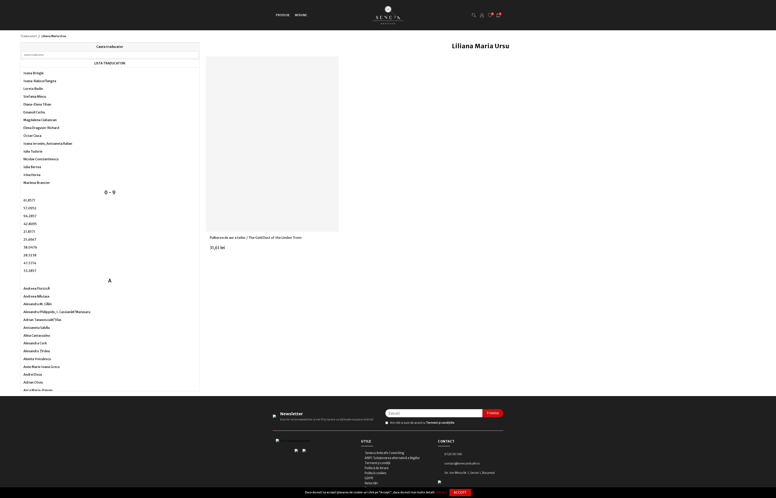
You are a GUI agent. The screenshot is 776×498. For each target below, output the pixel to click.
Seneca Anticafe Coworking (384, 453)
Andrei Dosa (32, 374)
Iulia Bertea (32, 167)
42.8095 (30, 224)
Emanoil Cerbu (34, 112)
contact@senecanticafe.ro (462, 463)
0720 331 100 (453, 454)
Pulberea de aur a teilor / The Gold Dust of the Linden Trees (256, 238)
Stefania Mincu (34, 96)
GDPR (369, 478)
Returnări (371, 483)
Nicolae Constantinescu (41, 159)
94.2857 (30, 216)
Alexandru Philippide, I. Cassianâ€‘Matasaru (56, 312)
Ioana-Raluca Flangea (39, 81)
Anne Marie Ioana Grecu (41, 367)
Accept (460, 492)
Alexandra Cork (35, 343)
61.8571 (29, 200)
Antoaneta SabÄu (36, 328)
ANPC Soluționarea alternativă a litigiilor (392, 458)
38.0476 (30, 247)
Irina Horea (31, 175)
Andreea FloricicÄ (36, 288)
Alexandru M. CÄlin (37, 304)
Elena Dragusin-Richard (41, 128)
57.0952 (29, 208)
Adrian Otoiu (33, 382)
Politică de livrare (377, 468)
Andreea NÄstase (36, 296)
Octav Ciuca (32, 136)
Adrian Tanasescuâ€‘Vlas (42, 320)
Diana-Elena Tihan (37, 104)
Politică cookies (375, 473)
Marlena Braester (36, 183)
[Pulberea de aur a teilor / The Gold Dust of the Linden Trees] (272, 144)
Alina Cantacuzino (36, 335)
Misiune (301, 15)
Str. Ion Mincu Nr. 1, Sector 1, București (469, 473)
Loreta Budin (33, 89)
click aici (440, 492)
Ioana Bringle (33, 73)
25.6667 (29, 239)
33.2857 (29, 271)
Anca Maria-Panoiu (38, 390)
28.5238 (29, 255)
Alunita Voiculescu (37, 359)
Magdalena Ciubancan (40, 120)
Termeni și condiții (377, 463)
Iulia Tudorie (32, 151)
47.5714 (29, 263)
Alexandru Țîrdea (36, 351)
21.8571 (29, 232)
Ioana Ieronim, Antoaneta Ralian (47, 144)
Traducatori (28, 36)
